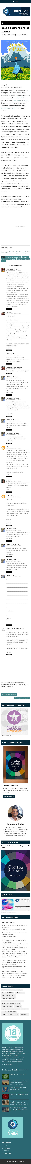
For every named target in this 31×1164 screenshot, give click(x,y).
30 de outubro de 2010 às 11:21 (14, 497)
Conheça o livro (9, 796)
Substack (6, 1150)
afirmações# (9, 257)
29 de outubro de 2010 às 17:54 (14, 399)
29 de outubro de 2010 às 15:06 (14, 355)
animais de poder (7, 992)
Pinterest (27, 253)
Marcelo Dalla (3, 912)
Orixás (20, 990)
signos (3, 1011)
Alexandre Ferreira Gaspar (15, 628)
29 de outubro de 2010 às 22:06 (14, 448)
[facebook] (13, 1)
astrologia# (17, 257)
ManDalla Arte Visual (8, 108)
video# (3, 261)
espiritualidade (7, 1006)
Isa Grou (9, 312)
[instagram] (17, 1)
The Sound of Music (20, 100)
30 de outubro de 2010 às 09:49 (14, 481)
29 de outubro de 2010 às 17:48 (14, 378)
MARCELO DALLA (12, 376)
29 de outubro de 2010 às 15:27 (14, 368)
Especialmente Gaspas (14, 367)
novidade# (27, 259)
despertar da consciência (10, 1003)
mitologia (15, 1009)
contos (20, 1001)
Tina (7, 446)
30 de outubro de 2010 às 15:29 (14, 561)
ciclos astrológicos (8, 1001)
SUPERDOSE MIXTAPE (11, 912)
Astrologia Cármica (8, 990)
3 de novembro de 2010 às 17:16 (14, 630)
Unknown (9, 495)
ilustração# (13, 259)
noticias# (19, 259)
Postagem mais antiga (22, 698)
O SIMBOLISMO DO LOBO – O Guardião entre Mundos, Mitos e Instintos (19, 1109)
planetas (24, 1009)
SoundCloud (7, 1153)
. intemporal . (10, 575)
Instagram (7, 1148)
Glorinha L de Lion (12, 269)
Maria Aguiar (10, 353)
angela (8, 480)
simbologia (12, 1011)
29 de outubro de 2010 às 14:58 (14, 270)
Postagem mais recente (9, 694)
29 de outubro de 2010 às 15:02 (14, 313)
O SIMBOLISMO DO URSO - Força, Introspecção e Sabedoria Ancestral (19, 1082)
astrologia (20, 992)
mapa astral (5, 1009)
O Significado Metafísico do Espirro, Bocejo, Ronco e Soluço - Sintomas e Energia (19, 1102)
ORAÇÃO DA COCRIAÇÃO (18, 1074)
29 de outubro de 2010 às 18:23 (14, 421)
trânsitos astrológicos (10, 1014)
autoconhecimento (8, 995)
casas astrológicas (8, 998)
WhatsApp (11, 253)
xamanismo (24, 1014)
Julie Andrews (22, 98)
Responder (9, 309)
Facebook (18, 253)
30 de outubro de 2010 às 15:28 (14, 530)
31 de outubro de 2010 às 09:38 (14, 576)
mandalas (18, 1006)
